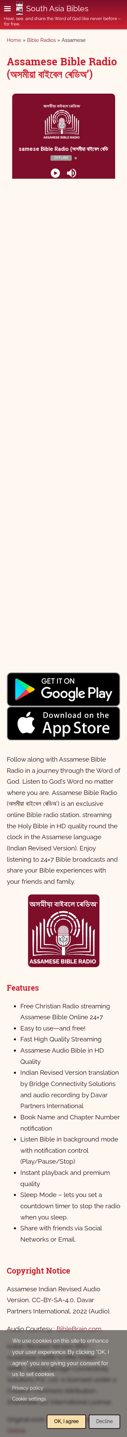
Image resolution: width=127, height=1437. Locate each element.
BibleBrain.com (79, 1328)
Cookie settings (29, 1399)
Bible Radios (41, 40)
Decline (104, 1421)
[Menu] (11, 9)
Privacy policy (27, 1388)
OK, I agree (66, 1421)
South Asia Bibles (57, 8)
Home (14, 40)
